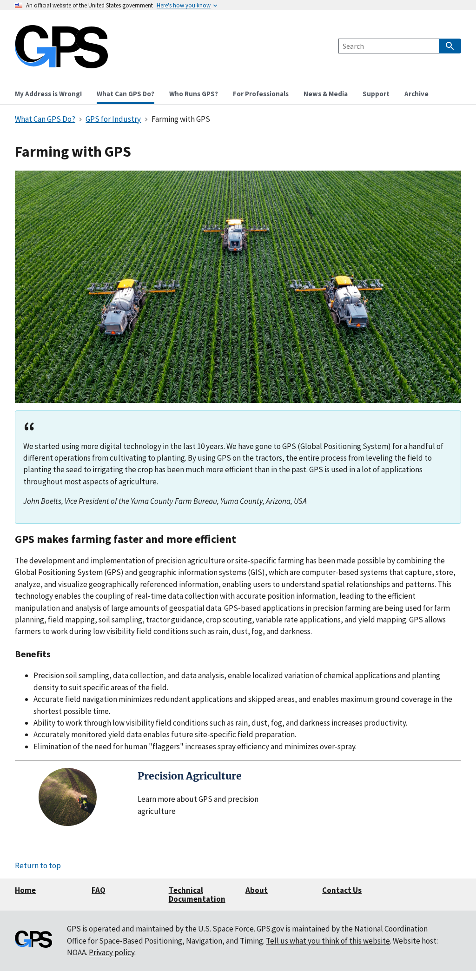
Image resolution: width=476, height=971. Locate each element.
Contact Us (342, 890)
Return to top (38, 865)
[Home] (61, 63)
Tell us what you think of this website (328, 941)
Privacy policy (111, 952)
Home (25, 890)
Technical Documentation (197, 894)
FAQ (99, 890)
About (256, 890)
